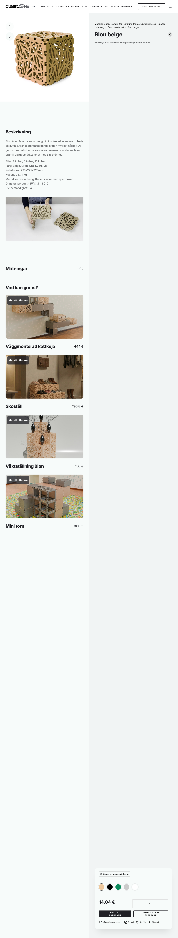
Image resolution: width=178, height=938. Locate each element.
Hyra (85, 7)
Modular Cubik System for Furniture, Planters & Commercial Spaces (130, 24)
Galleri (94, 7)
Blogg (104, 7)
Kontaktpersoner (121, 7)
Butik (50, 7)
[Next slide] (10, 36)
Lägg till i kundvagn (115, 913)
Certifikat (143, 922)
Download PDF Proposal (150, 913)
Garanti (131, 922)
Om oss (75, 7)
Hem (43, 7)
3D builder (62, 7)
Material (155, 922)
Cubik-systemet (116, 27)
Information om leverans (112, 922)
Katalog (100, 27)
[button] (34, 7)
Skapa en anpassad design (116, 874)
